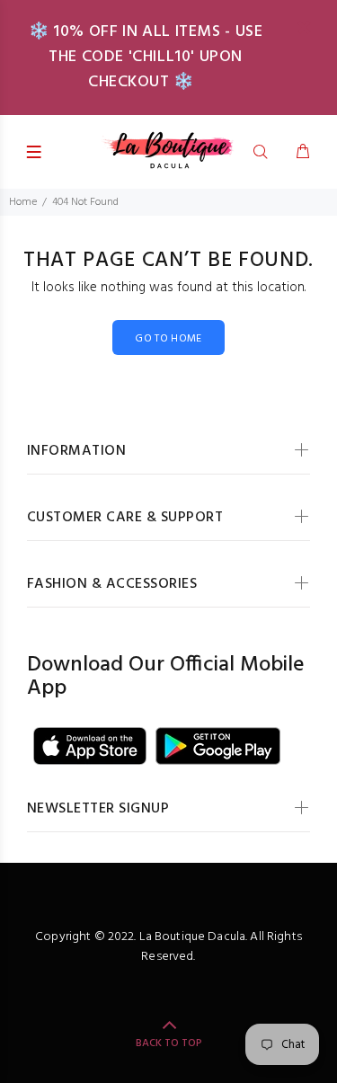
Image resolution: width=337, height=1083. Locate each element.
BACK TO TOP (169, 1043)
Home (23, 202)
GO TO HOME (168, 339)
